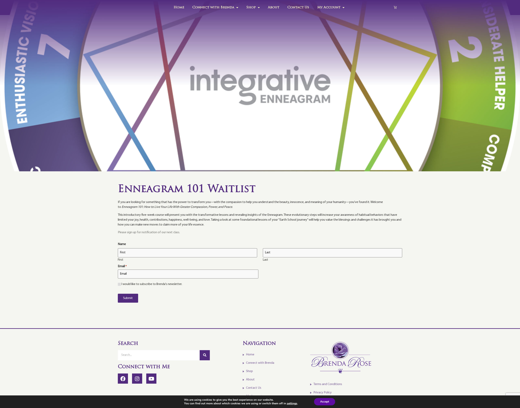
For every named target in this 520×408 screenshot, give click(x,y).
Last (265, 259)
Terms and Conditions (327, 384)
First (120, 259)
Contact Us (298, 7)
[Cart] (395, 7)
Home (179, 7)
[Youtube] (151, 378)
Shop (251, 7)
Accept (324, 402)
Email (122, 266)
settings (292, 403)
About (273, 7)
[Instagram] (137, 378)
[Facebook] (123, 378)
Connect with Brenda (213, 7)
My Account (328, 7)
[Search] (205, 355)
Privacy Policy (322, 392)
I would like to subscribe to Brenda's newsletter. (151, 284)
